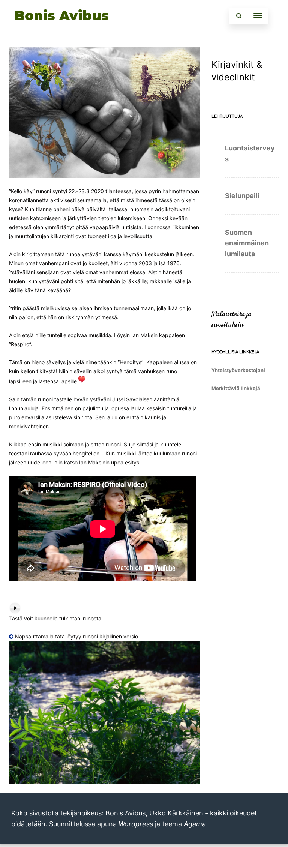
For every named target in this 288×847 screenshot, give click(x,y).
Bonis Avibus (62, 16)
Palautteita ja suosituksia (231, 319)
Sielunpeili (242, 196)
